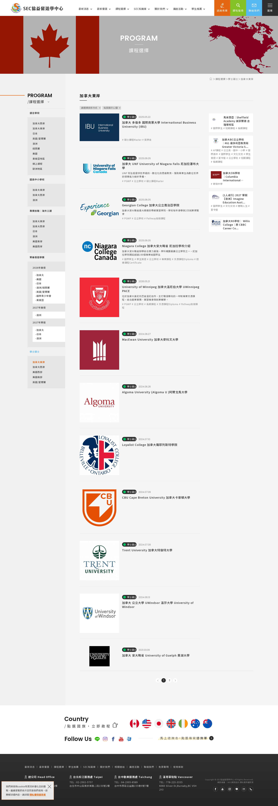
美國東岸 (37, 241)
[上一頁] (158, 680)
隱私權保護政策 (38, 794)
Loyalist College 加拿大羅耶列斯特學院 (140, 455)
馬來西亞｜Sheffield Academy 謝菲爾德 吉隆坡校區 (231, 123)
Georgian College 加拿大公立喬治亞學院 (140, 210)
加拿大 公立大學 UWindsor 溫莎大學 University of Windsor (140, 613)
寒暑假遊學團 (37, 257)
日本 (35, 133)
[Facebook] (214, 789)
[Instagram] (228, 789)
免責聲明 (164, 767)
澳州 (38, 315)
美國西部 (37, 372)
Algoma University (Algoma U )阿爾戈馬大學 (140, 402)
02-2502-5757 (84, 782)
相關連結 (120, 767)
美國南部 (37, 377)
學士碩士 (35, 351)
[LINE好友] (235, 789)
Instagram (105, 739)
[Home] (211, 79)
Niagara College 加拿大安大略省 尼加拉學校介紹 (140, 250)
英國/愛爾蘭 (39, 138)
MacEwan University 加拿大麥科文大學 (140, 350)
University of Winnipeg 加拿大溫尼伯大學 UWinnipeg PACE (140, 297)
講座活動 (178, 9)
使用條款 (178, 767)
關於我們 (160, 9)
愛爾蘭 (183, 723)
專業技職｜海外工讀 (41, 211)
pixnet (129, 739)
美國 (35, 153)
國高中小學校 (37, 179)
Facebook (113, 739)
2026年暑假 (39, 267)
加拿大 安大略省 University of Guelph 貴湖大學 (140, 656)
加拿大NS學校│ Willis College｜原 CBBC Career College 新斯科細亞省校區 (231, 224)
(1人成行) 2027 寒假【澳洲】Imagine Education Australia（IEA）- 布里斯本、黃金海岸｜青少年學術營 (231, 202)
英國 (171, 723)
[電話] (249, 789)
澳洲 (35, 143)
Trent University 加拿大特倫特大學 (140, 560)
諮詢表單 (222, 10)
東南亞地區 (39, 158)
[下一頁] (175, 680)
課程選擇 (121, 9)
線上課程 (37, 163)
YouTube (121, 739)
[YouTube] (221, 789)
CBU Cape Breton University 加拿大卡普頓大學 (140, 508)
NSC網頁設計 (233, 782)
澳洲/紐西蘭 (43, 287)
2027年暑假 (39, 307)
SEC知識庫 (140, 9)
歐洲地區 (37, 168)
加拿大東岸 (39, 128)
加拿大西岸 (39, 123)
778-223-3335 (174, 782)
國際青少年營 (43, 296)
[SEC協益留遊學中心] (37, 8)
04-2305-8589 (129, 782)
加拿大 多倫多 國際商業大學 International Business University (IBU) (140, 127)
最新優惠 (102, 9)
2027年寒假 (39, 322)
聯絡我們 (254, 10)
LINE (97, 739)
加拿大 (40, 275)
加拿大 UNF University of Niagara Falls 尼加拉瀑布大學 (140, 169)
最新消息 (84, 9)
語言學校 (35, 113)
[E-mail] (242, 789)
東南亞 (40, 300)
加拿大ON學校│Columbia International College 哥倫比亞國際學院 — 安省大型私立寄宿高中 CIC (231, 178)
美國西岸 (37, 246)
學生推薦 (197, 9)
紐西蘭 (36, 148)
